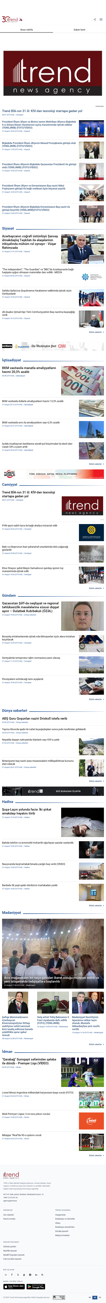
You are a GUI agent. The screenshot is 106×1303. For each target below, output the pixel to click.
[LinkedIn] (36, 1274)
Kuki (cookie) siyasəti (12, 1259)
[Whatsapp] (5, 1274)
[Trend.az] (12, 19)
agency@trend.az (10, 1201)
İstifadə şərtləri (9, 1246)
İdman (7, 1052)
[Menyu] (101, 19)
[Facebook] (11, 1274)
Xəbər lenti (79, 29)
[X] (17, 1274)
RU (100, 1297)
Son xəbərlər (8, 1215)
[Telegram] (30, 1274)
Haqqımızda (60, 1215)
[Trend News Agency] (11, 1175)
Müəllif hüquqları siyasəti (13, 1255)
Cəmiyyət (9, 484)
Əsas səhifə (26, 29)
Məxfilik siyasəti (10, 1251)
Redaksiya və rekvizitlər (65, 1219)
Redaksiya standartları (65, 1227)
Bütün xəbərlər (95, 332)
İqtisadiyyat (11, 360)
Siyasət (8, 228)
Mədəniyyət (11, 913)
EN (90, 1297)
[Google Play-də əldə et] (35, 1286)
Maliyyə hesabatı (62, 1235)
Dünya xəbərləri (14, 710)
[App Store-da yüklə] (14, 1286)
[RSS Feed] (42, 1274)
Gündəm (9, 595)
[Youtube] (24, 1274)
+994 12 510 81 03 (10, 1197)
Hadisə (7, 802)
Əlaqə (57, 1223)
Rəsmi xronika (9, 1219)
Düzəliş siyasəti (61, 1231)
